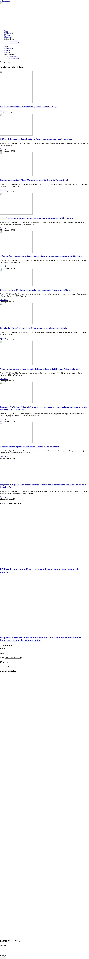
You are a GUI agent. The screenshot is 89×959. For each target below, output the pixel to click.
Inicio (6, 31)
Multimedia (8, 37)
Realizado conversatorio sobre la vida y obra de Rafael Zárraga (28, 107)
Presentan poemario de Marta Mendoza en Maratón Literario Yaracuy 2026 (34, 180)
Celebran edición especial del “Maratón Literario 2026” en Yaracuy (30, 446)
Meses (2, 657)
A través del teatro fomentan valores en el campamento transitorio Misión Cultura (36, 218)
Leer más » (4, 111)
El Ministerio (8, 33)
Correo (2, 948)
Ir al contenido (5, 1)
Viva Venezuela (14, 43)
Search (2, 62)
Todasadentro (13, 41)
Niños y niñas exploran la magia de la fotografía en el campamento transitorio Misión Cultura (42, 256)
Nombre (3, 946)
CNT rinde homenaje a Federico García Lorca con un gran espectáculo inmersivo (36, 139)
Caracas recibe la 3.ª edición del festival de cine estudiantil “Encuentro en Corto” (36, 290)
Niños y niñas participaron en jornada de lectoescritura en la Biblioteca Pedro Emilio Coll (40, 369)
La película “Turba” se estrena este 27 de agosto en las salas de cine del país (33, 328)
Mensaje (3, 956)
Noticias (7, 35)
